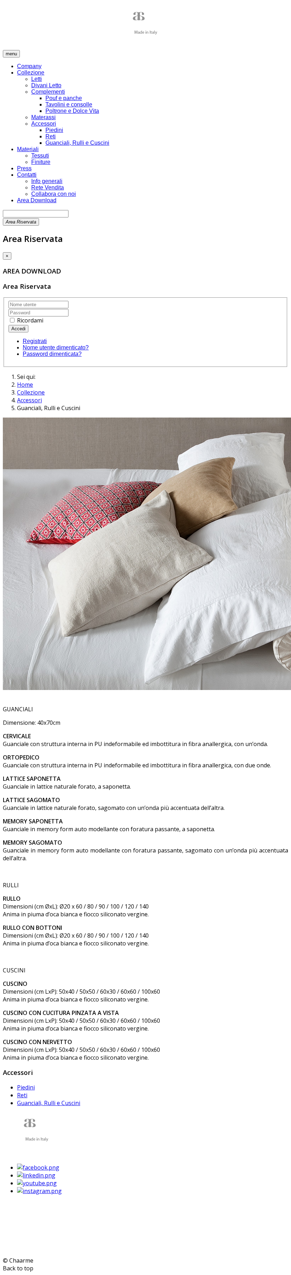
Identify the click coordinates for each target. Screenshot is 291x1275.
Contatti (27, 175)
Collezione (30, 73)
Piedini (54, 130)
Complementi (48, 92)
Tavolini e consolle (68, 104)
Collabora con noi (53, 194)
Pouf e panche (63, 98)
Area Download (36, 200)
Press (24, 168)
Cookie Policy (57, 1239)
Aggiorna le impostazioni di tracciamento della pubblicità (78, 1247)
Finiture (40, 162)
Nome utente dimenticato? (56, 347)
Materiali (28, 149)
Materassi (43, 117)
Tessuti (40, 156)
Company (29, 66)
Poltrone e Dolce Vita (72, 111)
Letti (36, 79)
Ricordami (29, 320)
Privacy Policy (20, 1239)
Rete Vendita (47, 187)
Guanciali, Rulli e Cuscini (77, 143)
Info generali (46, 181)
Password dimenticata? (52, 354)
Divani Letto (46, 85)
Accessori (43, 124)
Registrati (35, 341)
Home (25, 384)
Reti (50, 136)
